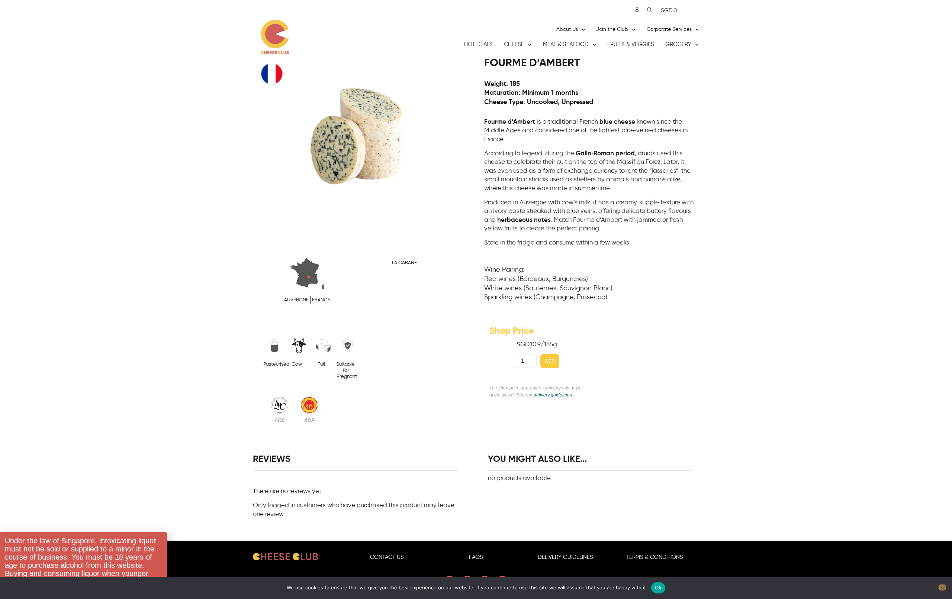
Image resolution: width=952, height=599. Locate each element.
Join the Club (612, 29)
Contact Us (387, 557)
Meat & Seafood (566, 44)
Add (550, 361)
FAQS (476, 557)
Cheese (514, 44)
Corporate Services (669, 29)
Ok (658, 587)
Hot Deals (478, 44)
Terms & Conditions (654, 557)
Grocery (678, 44)
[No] (942, 587)
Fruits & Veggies (630, 44)
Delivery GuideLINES (565, 557)
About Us (567, 29)
